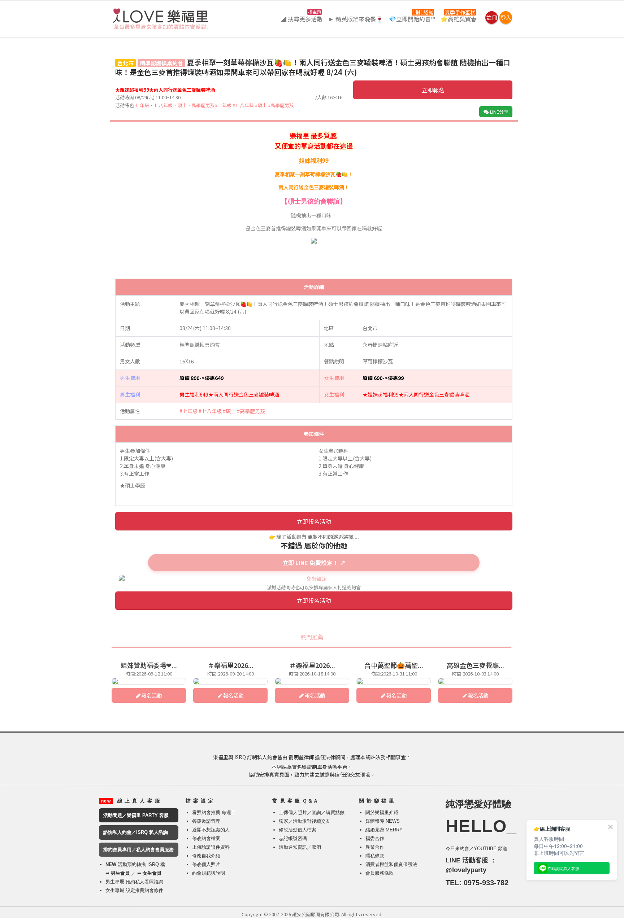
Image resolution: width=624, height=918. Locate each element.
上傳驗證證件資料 (211, 847)
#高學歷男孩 (281, 105)
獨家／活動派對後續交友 (304, 821)
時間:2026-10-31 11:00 (393, 673)
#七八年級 (243, 105)
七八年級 (163, 105)
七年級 (142, 105)
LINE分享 (498, 111)
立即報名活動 (313, 521)
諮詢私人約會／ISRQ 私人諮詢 (135, 832)
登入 (505, 17)
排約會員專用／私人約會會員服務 (138, 849)
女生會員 (152, 873)
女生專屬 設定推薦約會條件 (134, 890)
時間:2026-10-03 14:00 (475, 673)
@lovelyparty (466, 870)
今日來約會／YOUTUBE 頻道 (476, 848)
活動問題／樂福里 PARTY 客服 (136, 815)
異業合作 (374, 847)
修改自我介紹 (206, 855)
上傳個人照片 (293, 812)
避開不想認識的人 (211, 829)
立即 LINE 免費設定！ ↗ (314, 562)
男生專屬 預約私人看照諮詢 (134, 881)
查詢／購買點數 (328, 812)
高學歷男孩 (203, 105)
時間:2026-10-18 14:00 (312, 673)
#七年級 (223, 105)
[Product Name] (149, 681)
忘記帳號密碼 (293, 838)
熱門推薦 (312, 637)
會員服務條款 (379, 873)
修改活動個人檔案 (297, 829)
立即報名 (433, 90)
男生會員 (120, 873)
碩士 (182, 105)
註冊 (491, 17)
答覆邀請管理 (206, 821)
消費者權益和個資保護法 (391, 864)
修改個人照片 (206, 864)
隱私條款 (374, 855)
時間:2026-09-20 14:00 (230, 673)
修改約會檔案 (206, 838)
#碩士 (261, 105)
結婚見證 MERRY (384, 829)
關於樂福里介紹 (381, 812)
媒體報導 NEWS (382, 821)
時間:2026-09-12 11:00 (149, 673)
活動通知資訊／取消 (300, 847)
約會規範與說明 (208, 873)
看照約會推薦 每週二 (214, 812)
